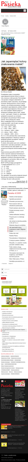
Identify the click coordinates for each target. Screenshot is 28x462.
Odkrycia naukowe (18, 371)
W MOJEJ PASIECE (5, 356)
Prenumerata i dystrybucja (7, 457)
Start (3, 15)
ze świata (9, 437)
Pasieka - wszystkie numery (10, 455)
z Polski (9, 429)
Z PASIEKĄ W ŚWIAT (5, 370)
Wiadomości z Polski (5, 358)
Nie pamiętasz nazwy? (7, 281)
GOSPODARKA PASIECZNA (10, 364)
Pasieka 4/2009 (13, 15)
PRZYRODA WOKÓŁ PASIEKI (7, 360)
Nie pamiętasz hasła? (7, 282)
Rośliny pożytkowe (15, 370)
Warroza (11, 371)
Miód (2, 364)
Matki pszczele (4, 371)
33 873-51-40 (5, 399)
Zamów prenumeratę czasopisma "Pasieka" (4, 201)
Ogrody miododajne (5, 373)
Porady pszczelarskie (20, 459)
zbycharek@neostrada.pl (18, 182)
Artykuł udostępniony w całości (8, 368)
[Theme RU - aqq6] (11, 4)
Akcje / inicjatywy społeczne (7, 366)
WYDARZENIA (18, 360)
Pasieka (6, 15)
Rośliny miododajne (5, 362)
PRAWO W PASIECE (15, 373)
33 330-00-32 (7, 401)
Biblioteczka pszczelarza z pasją (8, 459)
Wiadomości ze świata (16, 358)
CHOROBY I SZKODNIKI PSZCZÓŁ (18, 362)
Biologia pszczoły (19, 368)
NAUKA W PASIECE (15, 356)
